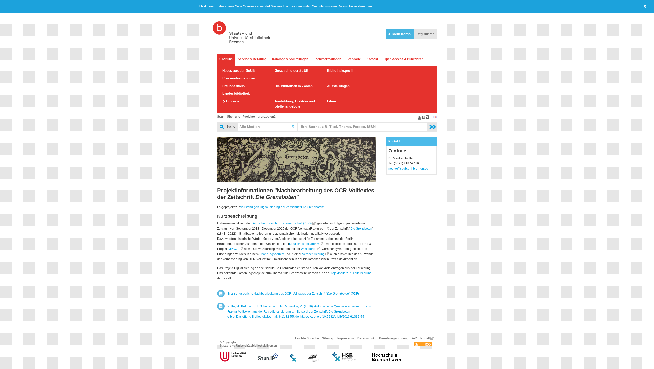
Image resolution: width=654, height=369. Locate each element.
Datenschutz (366, 338)
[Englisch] (435, 117)
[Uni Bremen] (233, 361)
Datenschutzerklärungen (355, 6)
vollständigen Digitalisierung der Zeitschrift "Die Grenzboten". (282, 207)
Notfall (425, 338)
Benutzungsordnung (393, 338)
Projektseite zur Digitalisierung (350, 273)
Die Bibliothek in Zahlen (294, 86)
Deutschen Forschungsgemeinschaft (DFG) (282, 223)
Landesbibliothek (236, 94)
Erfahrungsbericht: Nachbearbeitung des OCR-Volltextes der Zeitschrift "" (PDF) (293, 293)
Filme (331, 101)
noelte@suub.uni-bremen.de (408, 168)
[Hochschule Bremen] (345, 361)
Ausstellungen (338, 86)
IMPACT (233, 249)
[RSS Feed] (423, 345)
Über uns (226, 59)
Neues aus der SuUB (238, 71)
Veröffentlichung (313, 254)
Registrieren (425, 34)
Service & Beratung (252, 59)
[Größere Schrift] (423, 119)
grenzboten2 (267, 116)
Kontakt (372, 59)
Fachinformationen (327, 59)
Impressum (345, 338)
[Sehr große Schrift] (427, 119)
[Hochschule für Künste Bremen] (314, 361)
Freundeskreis (233, 86)
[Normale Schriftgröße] (419, 119)
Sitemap (328, 338)
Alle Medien (249, 127)
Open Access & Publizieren (403, 59)
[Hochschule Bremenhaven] (387, 361)
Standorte (354, 59)
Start (220, 116)
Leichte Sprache (307, 338)
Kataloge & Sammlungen (290, 59)
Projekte (232, 101)
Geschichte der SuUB (291, 71)
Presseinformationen (238, 78)
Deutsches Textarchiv (304, 244)
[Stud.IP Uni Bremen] (268, 361)
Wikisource (308, 249)
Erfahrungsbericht (271, 254)
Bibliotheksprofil (340, 71)
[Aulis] (293, 361)
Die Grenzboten (361, 228)
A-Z (414, 338)
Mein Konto (401, 34)
